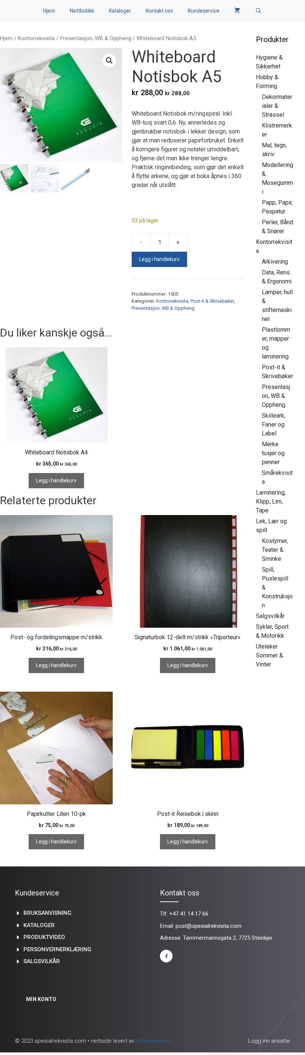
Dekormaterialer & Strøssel (277, 105)
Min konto (41, 999)
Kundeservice (203, 11)
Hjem (49, 11)
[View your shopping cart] (237, 11)
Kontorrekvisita (36, 38)
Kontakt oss (159, 11)
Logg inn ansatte (269, 1041)
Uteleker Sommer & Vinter (269, 655)
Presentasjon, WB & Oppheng (95, 38)
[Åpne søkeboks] (258, 11)
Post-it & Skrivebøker (212, 301)
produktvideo (44, 937)
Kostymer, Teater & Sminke (275, 549)
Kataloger (120, 11)
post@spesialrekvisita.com (208, 926)
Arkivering (275, 261)
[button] (109, 60)
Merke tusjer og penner (273, 453)
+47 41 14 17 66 (188, 913)
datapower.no (153, 1041)
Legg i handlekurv (159, 259)
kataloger (39, 925)
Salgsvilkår (270, 616)
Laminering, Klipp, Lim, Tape (271, 501)
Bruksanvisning (47, 913)
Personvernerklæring (57, 949)
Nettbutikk (82, 11)
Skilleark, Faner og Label (273, 424)
